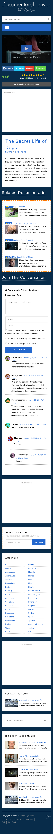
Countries (9, 605)
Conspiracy (9, 602)
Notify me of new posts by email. (22, 343)
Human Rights (33, 568)
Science (31, 609)
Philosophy (32, 598)
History (31, 564)
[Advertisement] (26, 113)
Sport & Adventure (35, 624)
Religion (31, 605)
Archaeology (10, 572)
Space (30, 616)
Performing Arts (34, 594)
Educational (9, 616)
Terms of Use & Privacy (23, 819)
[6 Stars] (34, 75)
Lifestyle (31, 572)
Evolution (8, 624)
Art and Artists (10, 576)
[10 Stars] (43, 75)
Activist (8, 568)
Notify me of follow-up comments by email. (27, 338)
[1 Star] (22, 75)
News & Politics (34, 590)
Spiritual (31, 620)
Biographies (10, 583)
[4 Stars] (29, 75)
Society (31, 613)
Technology (32, 628)
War (29, 631)
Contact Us (6, 819)
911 (6, 564)
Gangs (7, 628)
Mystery (31, 583)
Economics (9, 613)
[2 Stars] (25, 75)
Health (7, 631)
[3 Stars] (27, 75)
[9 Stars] (41, 75)
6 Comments (20, 152)
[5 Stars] (32, 75)
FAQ (3, 822)
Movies (31, 576)
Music (30, 579)
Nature (8, 152)
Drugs (7, 609)
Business (8, 587)
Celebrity (8, 590)
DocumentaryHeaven (26, 816)
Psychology (32, 602)
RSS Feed (12, 822)
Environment (10, 620)
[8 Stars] (39, 75)
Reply (14, 361)
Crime (7, 594)
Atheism (8, 579)
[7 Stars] (36, 75)
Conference (9, 598)
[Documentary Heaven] (26, 10)
